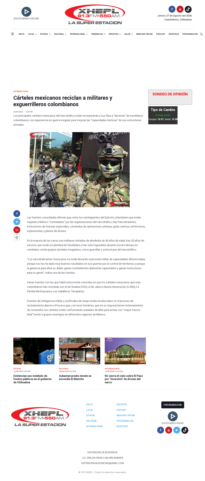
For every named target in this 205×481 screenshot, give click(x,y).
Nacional (59, 34)
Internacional (77, 34)
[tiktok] (188, 9)
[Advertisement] (102, 62)
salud (127, 34)
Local (31, 34)
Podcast (160, 34)
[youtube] (180, 9)
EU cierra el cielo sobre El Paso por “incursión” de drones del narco (124, 379)
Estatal (44, 34)
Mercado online (144, 34)
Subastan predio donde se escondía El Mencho (75, 377)
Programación (190, 34)
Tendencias (97, 34)
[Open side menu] (12, 33)
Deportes (113, 34)
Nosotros (174, 34)
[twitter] (176, 430)
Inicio (21, 34)
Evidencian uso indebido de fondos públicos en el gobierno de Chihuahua (32, 379)
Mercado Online (126, 415)
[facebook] (172, 9)
